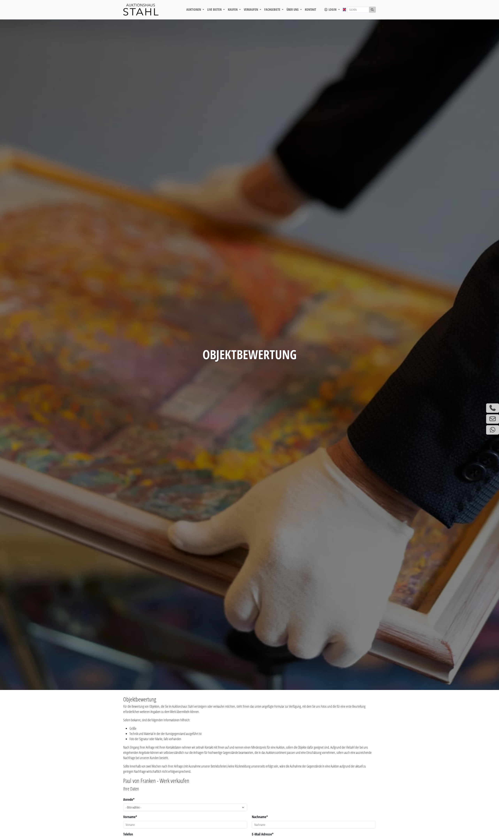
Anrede (128, 799)
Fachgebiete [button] (272, 9)
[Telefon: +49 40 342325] (492, 408)
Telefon (128, 834)
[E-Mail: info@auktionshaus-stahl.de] (492, 419)
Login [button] (332, 9)
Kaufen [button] (233, 9)
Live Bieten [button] (214, 9)
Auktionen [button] (194, 9)
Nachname (260, 816)
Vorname (130, 816)
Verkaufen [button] (251, 9)
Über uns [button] (293, 9)
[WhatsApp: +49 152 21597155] (492, 430)
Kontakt (310, 9)
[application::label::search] (372, 10)
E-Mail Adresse (262, 834)
